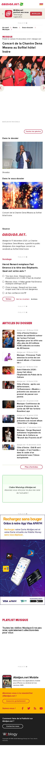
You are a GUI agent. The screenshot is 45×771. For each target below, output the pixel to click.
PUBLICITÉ (22, 23)
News (15, 27)
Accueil (5, 27)
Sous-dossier (27, 27)
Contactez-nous (12, 726)
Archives (34, 299)
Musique (5, 29)
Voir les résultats (22, 299)
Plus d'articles (31, 467)
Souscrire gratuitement (16, 701)
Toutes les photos (33, 131)
